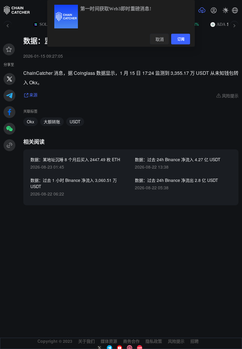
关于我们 (86, 341)
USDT (75, 122)
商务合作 (131, 341)
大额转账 (52, 122)
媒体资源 (109, 341)
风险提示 (176, 341)
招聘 (194, 341)
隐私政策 (153, 341)
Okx (30, 122)
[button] (234, 10)
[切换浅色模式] (225, 10)
